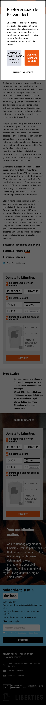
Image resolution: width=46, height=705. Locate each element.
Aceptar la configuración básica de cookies (14, 58)
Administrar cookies (23, 72)
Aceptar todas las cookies (32, 57)
